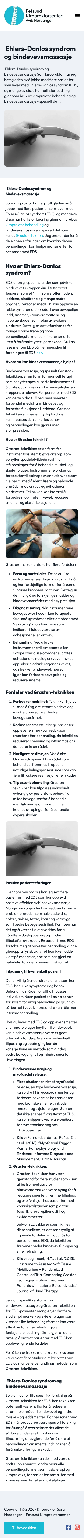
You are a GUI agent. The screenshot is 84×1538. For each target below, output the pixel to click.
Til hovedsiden (24, 1527)
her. (40, 352)
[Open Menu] (77, 15)
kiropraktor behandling (25, 224)
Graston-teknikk (29, 235)
